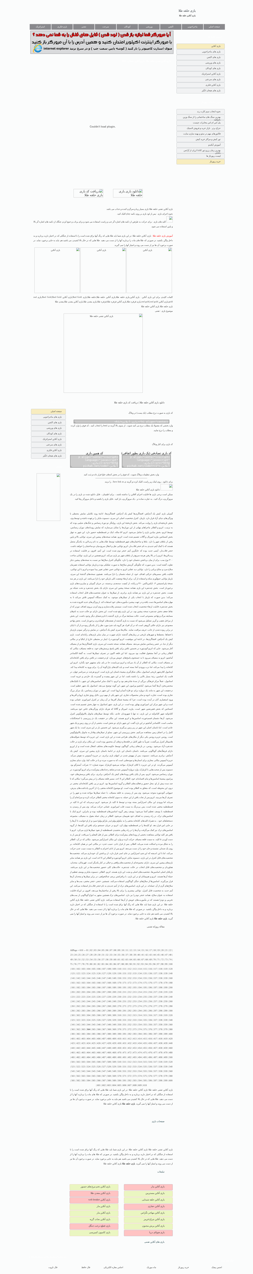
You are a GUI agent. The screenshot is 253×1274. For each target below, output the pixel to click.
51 (79, 960)
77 (79, 964)
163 (83, 983)
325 (93, 1020)
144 (88, 978)
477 (155, 1053)
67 (143, 960)
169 (114, 983)
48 (170, 955)
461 (73, 1053)
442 (78, 1048)
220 (171, 992)
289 (114, 1011)
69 (150, 960)
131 (124, 973)
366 (99, 1029)
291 (124, 1011)
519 (165, 1062)
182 (78, 987)
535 (145, 1067)
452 (129, 1048)
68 (146, 960)
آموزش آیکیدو (214, 145)
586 (99, 1080)
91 (134, 964)
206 (99, 992)
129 (114, 973)
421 (73, 1043)
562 (78, 1076)
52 (83, 960)
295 (145, 1011)
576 (150, 1076)
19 (158, 950)
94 (146, 964)
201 (73, 992)
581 (73, 1080)
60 (115, 960)
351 (124, 1025)
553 (135, 1071)
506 (99, 1062)
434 (140, 1043)
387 (104, 1034)
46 (162, 955)
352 (129, 1025)
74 (170, 960)
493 (135, 1057)
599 (165, 1080)
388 (109, 1034)
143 (83, 978)
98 (162, 964)
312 (129, 1015)
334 (140, 1020)
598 (160, 1080)
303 (83, 1015)
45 (158, 955)
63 (127, 960)
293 (135, 1011)
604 (114, 1085)
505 (93, 1062)
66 (139, 960)
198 (160, 987)
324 (88, 1020)
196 (150, 987)
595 (145, 1080)
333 (135, 1020)
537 (155, 1067)
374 (140, 1029)
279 (165, 1006)
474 (140, 1053)
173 (135, 983)
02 (91, 950)
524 (88, 1067)
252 (129, 1001)
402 (78, 1039)
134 (140, 973)
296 (150, 1011)
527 (104, 1067)
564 (88, 1076)
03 (95, 950)
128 (109, 973)
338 (160, 1020)
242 (78, 1001)
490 (119, 1057)
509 (114, 1062)
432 (129, 1043)
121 (73, 973)
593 (135, 1080)
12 (131, 950)
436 (150, 1043)
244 (88, 1001)
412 (129, 1039)
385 (93, 1034)
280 (171, 1006)
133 (135, 973)
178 (160, 983)
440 (171, 1043)
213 (135, 992)
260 (171, 1001)
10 (123, 950)
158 (160, 978)
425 (93, 1043)
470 (119, 1053)
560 (171, 1071)
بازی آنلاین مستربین (155, 1193)
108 (109, 969)
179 (165, 983)
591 (124, 1080)
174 (140, 983)
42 (146, 955)
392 (129, 1034)
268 (109, 1006)
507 (104, 1062)
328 (109, 1020)
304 (88, 1015)
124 (88, 973)
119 (165, 969)
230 (119, 997)
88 (123, 964)
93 (142, 964)
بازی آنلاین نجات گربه (100, 1219)
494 (140, 1057)
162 (78, 983)
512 (129, 1062)
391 (124, 1034)
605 (119, 1085)
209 (114, 992)
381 (73, 1034)
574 (140, 1076)
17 (150, 950)
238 (160, 997)
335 (145, 1020)
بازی (164, 514)
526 (99, 1067)
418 (160, 1039)
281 (73, 1011)
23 (71, 955)
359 (165, 1025)
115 (145, 969)
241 (73, 1001)
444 (88, 1048)
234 (140, 997)
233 (135, 997)
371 (124, 1029)
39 (135, 955)
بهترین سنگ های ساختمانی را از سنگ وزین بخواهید (202, 118)
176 (150, 983)
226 (99, 997)
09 (119, 950)
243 (83, 1001)
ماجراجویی (192, 27)
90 (130, 964)
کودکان (127, 27)
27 (87, 955)
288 (109, 1011)
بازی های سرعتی (213, 79)
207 (104, 992)
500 (171, 1057)
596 (150, 1080)
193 (135, 987)
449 (114, 1048)
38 (131, 955)
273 (135, 1006)
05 (103, 950)
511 (124, 1062)
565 (93, 1076)
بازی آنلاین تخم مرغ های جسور (95, 1186)
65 (135, 960)
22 (170, 950)
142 (78, 978)
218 (160, 992)
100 (171, 964)
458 (160, 1048)
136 (150, 973)
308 (109, 1015)
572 (129, 1076)
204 (88, 992)
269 (114, 1006)
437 (155, 1043)
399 (165, 1034)
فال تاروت (52, 1267)
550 (119, 1071)
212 (129, 992)
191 (124, 987)
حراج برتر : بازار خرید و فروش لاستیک (204, 128)
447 (104, 1048)
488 (109, 1057)
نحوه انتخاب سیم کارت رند (209, 111)
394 (140, 1034)
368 (109, 1029)
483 (83, 1057)
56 (99, 960)
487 (104, 1057)
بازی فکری (62, 27)
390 (119, 1034)
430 (119, 1043)
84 (107, 964)
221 (73, 997)
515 (145, 1062)
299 (165, 1011)
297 (155, 1011)
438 (160, 1043)
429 (114, 1043)
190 (119, 987)
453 (135, 1048)
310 (119, 1015)
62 (123, 960)
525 (93, 1067)
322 (78, 1020)
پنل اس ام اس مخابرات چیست (207, 122)
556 (150, 1071)
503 (83, 1062)
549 (114, 1071)
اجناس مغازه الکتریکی (113, 1267)
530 (119, 1067)
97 (158, 964)
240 (171, 997)
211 (124, 992)
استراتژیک (40, 27)
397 (155, 1034)
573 (135, 1076)
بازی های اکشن (214, 57)
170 (119, 983)
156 (150, 978)
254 (140, 1001)
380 (171, 1029)
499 (165, 1057)
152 (129, 978)
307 (104, 1015)
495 (145, 1057)
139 (165, 973)
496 (150, 1057)
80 (91, 964)
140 (171, 973)
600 (171, 1080)
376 (150, 1029)
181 (73, 987)
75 (71, 964)
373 (135, 1029)
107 (104, 969)
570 (119, 1076)
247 (104, 1001)
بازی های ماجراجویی (211, 51)
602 (104, 1085)
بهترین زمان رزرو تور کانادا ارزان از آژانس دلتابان (202, 151)
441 (73, 1048)
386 (99, 1034)
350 (119, 1025)
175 (145, 983)
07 (111, 950)
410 (119, 1039)
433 (135, 1043)
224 (88, 997)
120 (171, 969)
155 (145, 978)
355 (145, 1025)
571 (124, 1076)
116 (150, 969)
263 (83, 1006)
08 (115, 950)
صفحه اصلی (214, 27)
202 (78, 992)
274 (140, 1006)
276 (150, 1006)
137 (155, 973)
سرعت (105, 27)
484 (88, 1057)
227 (104, 997)
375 (145, 1029)
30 (99, 955)
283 (83, 1011)
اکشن (170, 27)
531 (124, 1067)
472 (129, 1053)
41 (143, 955)
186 (99, 987)
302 (78, 1015)
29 (95, 955)
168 (109, 983)
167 (104, 983)
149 (114, 978)
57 (103, 960)
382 (78, 1034)
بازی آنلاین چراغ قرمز (154, 1219)
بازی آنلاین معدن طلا (100, 1193)
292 (129, 1011)
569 (114, 1076)
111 (124, 969)
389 (114, 1034)
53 (87, 960)
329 (114, 1020)
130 (119, 973)
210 (119, 992)
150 (119, 978)
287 (104, 1011)
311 (124, 1015)
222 (78, 997)
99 (166, 964)
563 (83, 1076)
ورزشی (149, 27)
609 (140, 1085)
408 (109, 1039)
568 (109, 1076)
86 (115, 964)
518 (160, 1062)
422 (78, 1043)
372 (129, 1029)
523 (83, 1067)
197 (155, 987)
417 (155, 1039)
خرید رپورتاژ (215, 161)
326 (99, 1020)
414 (140, 1039)
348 (109, 1025)
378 (160, 1029)
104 (88, 969)
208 (109, 992)
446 (99, 1048)
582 (78, 1080)
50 (75, 960)
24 (75, 955)
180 (171, 983)
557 (155, 1071)
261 (73, 1006)
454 (140, 1048)
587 (104, 1080)
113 (135, 969)
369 (114, 1029)
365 (93, 1029)
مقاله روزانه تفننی (155, 926)
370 (119, 1029)
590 (119, 1080)
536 (150, 1067)
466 (99, 1053)
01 (87, 950)
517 (155, 1062)
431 (124, 1043)
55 (95, 960)
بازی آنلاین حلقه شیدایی (153, 1199)
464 (88, 1053)
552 (129, 1071)
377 (155, 1029)
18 (154, 950)
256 (150, 1001)
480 (171, 1053)
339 (165, 1020)
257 (155, 1001)
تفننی (83, 27)
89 (127, 964)
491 (124, 1057)
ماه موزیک (151, 1267)
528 (109, 1067)
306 (99, 1015)
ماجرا (147, 527)
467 (104, 1053)
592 (129, 1080)
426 (99, 1043)
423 (83, 1043)
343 (83, 1025)
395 (145, 1034)
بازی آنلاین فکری (213, 85)
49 (71, 960)
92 (138, 964)
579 (165, 1076)
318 (160, 1015)
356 (150, 1025)
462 (78, 1053)
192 (129, 987)
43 (150, 955)
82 (99, 964)
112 (129, 969)
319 (165, 1015)
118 (160, 969)
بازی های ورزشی (213, 62)
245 (93, 1001)
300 (171, 1011)
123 (83, 973)
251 (124, 1001)
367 (104, 1029)
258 (160, 1001)
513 (135, 1062)
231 (124, 997)
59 (111, 960)
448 (109, 1048)
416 (150, 1039)
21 (166, 950)
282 (78, 1011)
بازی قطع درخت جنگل (99, 1225)
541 (73, 1071)
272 (129, 1006)
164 (88, 983)
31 (103, 955)
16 (146, 950)
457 (155, 1048)
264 (88, 1006)
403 (83, 1039)
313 (135, 1015)
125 (93, 973)
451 (124, 1048)
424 (88, 1043)
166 (99, 983)
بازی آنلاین (216, 46)
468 (109, 1053)
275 (145, 1006)
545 (93, 1071)
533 (135, 1067)
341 (73, 1025)
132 (129, 973)
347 (104, 1025)
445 (93, 1048)
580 (171, 1076)
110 (119, 969)
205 (93, 992)
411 (124, 1039)
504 (88, 1062)
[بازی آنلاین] (149, 292)
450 (119, 1048)
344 (88, 1025)
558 (160, 1071)
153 (135, 978)
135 (145, 973)
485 (93, 1057)
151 (124, 978)
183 (83, 987)
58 (107, 960)
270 (119, 1006)
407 (104, 1039)
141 (73, 978)
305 (93, 1015)
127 (104, 973)
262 (78, 1006)
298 (160, 1011)
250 (119, 1001)
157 (155, 978)
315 (145, 1015)
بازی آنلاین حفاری (156, 1206)
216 (150, 992)
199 (165, 987)
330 (119, 1020)
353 (135, 1025)
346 (99, 1025)
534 (140, 1067)
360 (171, 1025)
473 (135, 1053)
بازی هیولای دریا (157, 1232)
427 (104, 1043)
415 (145, 1039)
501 (73, 1062)
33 (111, 955)
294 (140, 1011)
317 (155, 1015)
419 (165, 1039)
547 (104, 1071)
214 (140, 992)
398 (160, 1034)
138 (160, 973)
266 (99, 1006)
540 (171, 1067)
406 (99, 1039)
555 (145, 1071)
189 (114, 987)
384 (88, 1034)
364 (88, 1029)
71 (158, 960)
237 (155, 997)
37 (127, 955)
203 (83, 992)
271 (124, 1006)
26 (83, 955)
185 (93, 987)
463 (83, 1053)
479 (165, 1053)
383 (83, 1034)
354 (140, 1025)
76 (75, 964)
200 (171, 987)
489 (114, 1057)
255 (145, 1001)
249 (114, 1001)
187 (104, 987)
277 (155, 1006)
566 (99, 1076)
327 (104, 1020)
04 (99, 950)
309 (114, 1015)
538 (160, 1067)
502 (78, 1062)
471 (124, 1053)
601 (99, 1085)
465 (93, 1053)
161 (73, 983)
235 (145, 997)
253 (135, 1001)
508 (109, 1062)
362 (78, 1029)
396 (150, 1034)
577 (155, 1076)
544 (88, 1071)
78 (83, 964)
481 (73, 1057)
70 (154, 960)
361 (73, 1029)
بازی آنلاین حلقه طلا (187, 15)
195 (145, 987)
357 (155, 1025)
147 (104, 978)
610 (145, 1085)
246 (99, 1001)
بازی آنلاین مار (158, 1186)
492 (129, 1057)
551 (124, 1071)
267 (104, 1006)
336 (150, 1020)
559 (165, 1071)
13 (135, 950)
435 (145, 1043)
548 (109, 1071)
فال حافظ (85, 1267)
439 (165, 1043)
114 (140, 969)
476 (150, 1053)
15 (143, 950)
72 (162, 960)
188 (109, 987)
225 (93, 997)
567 (104, 1076)
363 (83, 1029)
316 (150, 1015)
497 (155, 1057)
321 (73, 1020)
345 (93, 1025)
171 (124, 983)
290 (119, 1011)
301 (73, 1015)
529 (114, 1067)
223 (83, 997)
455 (145, 1048)
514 (140, 1062)
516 (150, 1062)
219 (165, 992)
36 (123, 955)
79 (87, 964)
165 (93, 983)
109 (114, 969)
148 (109, 978)
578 (160, 1076)
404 (88, 1039)
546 (99, 1071)
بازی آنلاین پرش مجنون (153, 1225)
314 (140, 1015)
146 (99, 978)
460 (171, 1048)
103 (83, 969)
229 (114, 997)
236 (150, 997)
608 (135, 1085)
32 (107, 955)
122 (78, 973)
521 (73, 1067)
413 (135, 1039)
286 (99, 1011)
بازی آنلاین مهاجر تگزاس (153, 1212)
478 (160, 1053)
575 (145, 1076)
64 (131, 960)
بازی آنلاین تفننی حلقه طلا (92, 900)
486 (99, 1057)
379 (165, 1029)
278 (160, 1006)
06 (107, 950)
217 (155, 992)
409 (114, 1039)
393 (135, 1034)
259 (165, 1001)
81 (95, 964)
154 (140, 978)
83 (103, 964)
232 (129, 997)
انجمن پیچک (216, 1267)
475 (145, 1053)
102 (78, 969)
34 (115, 955)
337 (155, 1020)
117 (155, 969)
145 (93, 978)
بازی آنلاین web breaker (99, 1199)
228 (109, 997)
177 (155, 983)
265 (93, 1006)
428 (109, 1043)
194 (140, 987)
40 (139, 955)
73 (166, 960)
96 (154, 964)
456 (150, 1048)
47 (166, 955)
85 (111, 964)
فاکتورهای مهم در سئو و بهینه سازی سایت (202, 133)
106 (99, 969)
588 (109, 1080)
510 (119, 1062)
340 (171, 1020)
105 (93, 969)
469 (114, 1053)
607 (129, 1085)
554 (140, 1071)
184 (88, 987)
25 (79, 955)
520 (171, 1062)
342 (78, 1025)
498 (160, 1057)
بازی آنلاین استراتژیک (211, 74)
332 (129, 1020)
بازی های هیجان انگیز (211, 90)
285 (93, 1011)
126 (99, 973)
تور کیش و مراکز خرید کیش (208, 139)
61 (119, 960)
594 (140, 1080)
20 (162, 950)
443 (83, 1048)
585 (93, 1080)
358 (160, 1025)
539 (165, 1067)
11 (127, 950)
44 (154, 955)
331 (124, 1020)
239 (165, 997)
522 (78, 1067)
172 (129, 983)
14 (139, 950)
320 (171, 1015)
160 (171, 978)
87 (119, 964)
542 (78, 1071)
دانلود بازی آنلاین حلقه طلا (148, 490)
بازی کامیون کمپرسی (99, 1232)
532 (129, 1067)
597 (155, 1080)
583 (83, 1080)
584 (88, 1080)
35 (119, 955)
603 (109, 1085)
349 (114, 1025)
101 (73, 969)
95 (150, 964)
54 (91, 960)
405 (93, 1039)
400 (171, 1034)
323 (83, 1020)
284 (88, 1011)
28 (91, 955)
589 (114, 1080)
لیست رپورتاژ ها (213, 156)
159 (165, 978)
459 (165, 1048)
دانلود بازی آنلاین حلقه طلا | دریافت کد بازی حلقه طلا (139, 402)
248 (109, 1001)
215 (145, 992)
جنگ (89, 523)
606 (124, 1085)
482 (78, 1057)
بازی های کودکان (213, 68)
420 (171, 1039)
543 (83, 1071)
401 (73, 1039)
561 (73, 1076)
